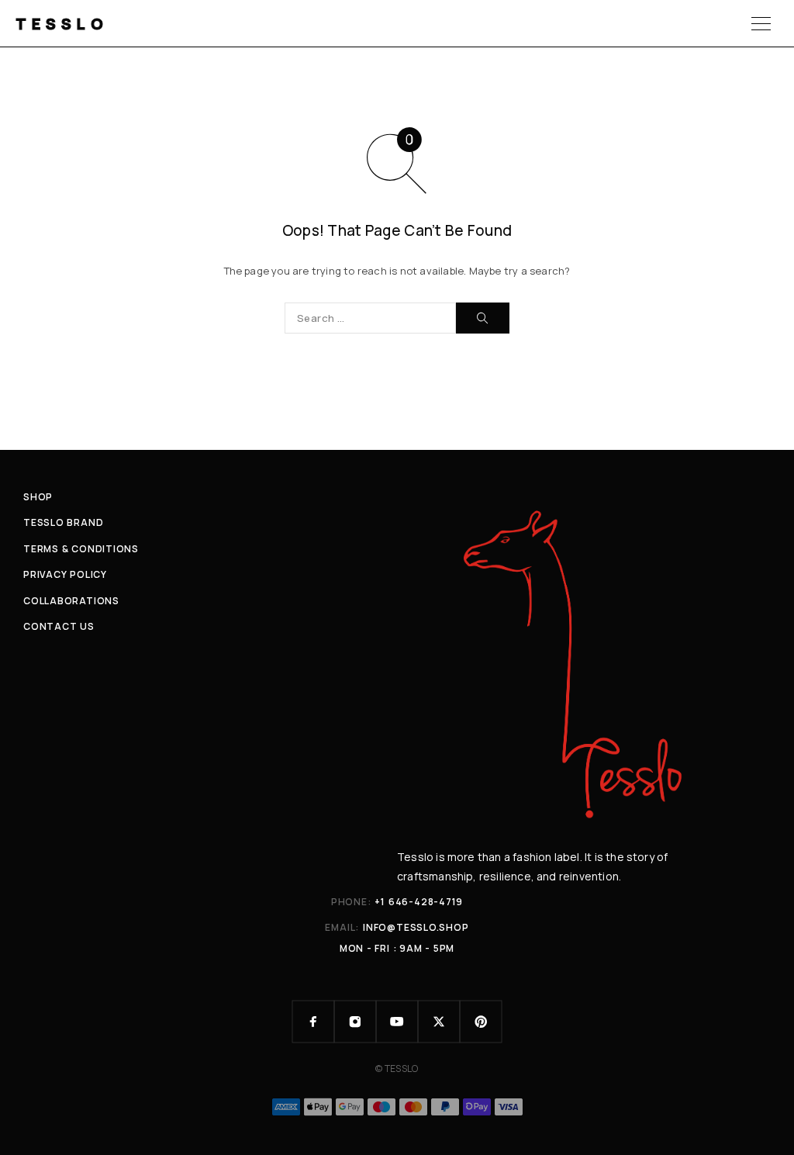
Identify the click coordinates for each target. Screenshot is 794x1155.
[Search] (482, 318)
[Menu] (761, 23)
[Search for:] (370, 318)
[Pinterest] (481, 1022)
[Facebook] (313, 1022)
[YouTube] (397, 1022)
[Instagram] (355, 1022)
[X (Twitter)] (439, 1022)
